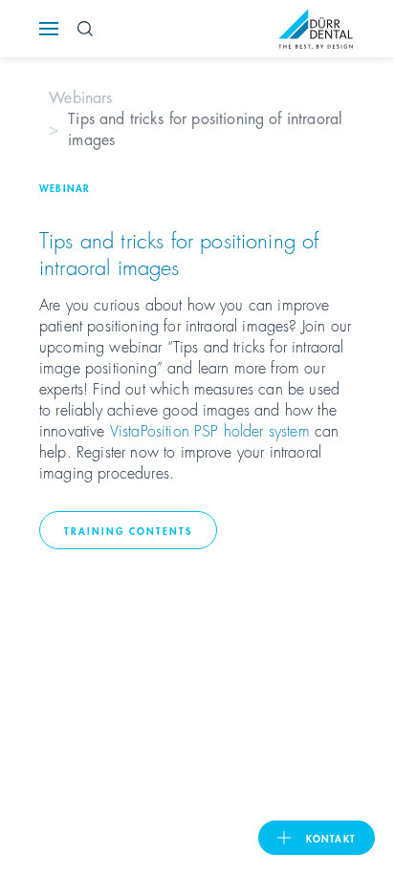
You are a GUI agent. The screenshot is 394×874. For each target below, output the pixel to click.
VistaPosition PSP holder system (210, 429)
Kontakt (331, 837)
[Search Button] (85, 28)
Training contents (128, 530)
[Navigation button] (49, 28)
